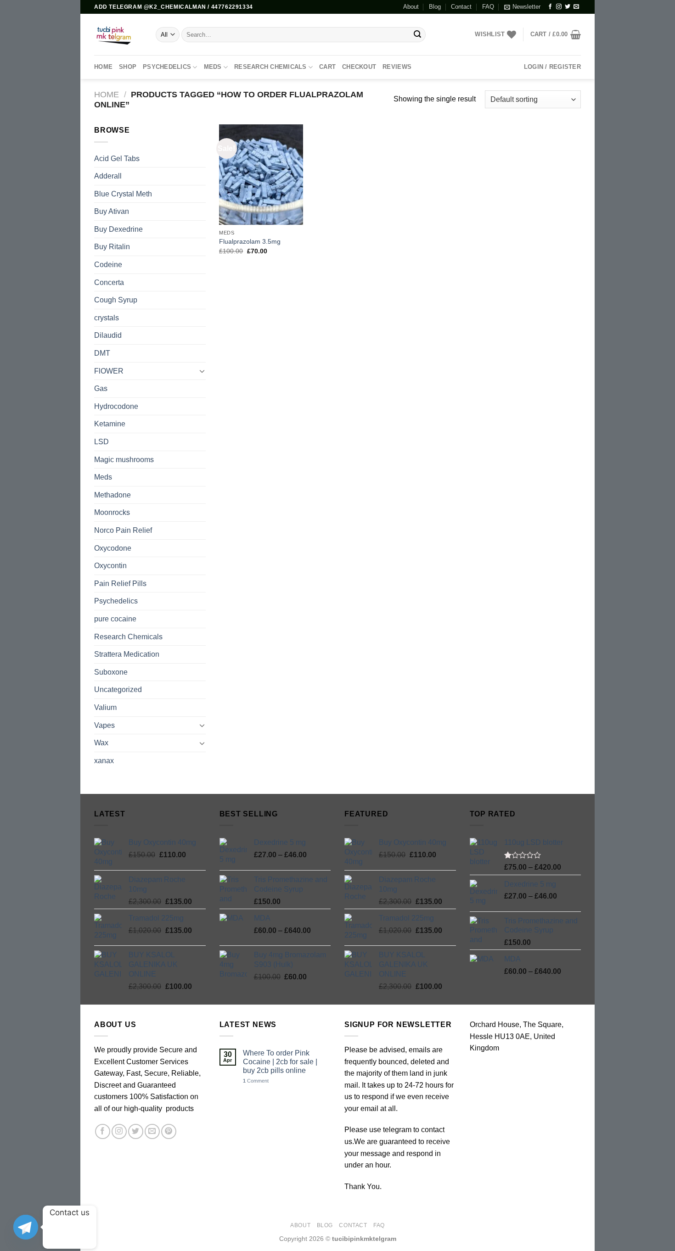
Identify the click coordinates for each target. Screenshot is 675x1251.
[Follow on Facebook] (550, 7)
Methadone (112, 495)
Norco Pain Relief (123, 530)
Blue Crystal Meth (123, 194)
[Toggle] (202, 370)
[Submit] (417, 35)
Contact (461, 6)
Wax (101, 743)
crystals (106, 318)
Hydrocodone (116, 406)
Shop (127, 66)
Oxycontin (110, 566)
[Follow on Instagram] (559, 7)
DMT (102, 353)
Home (106, 94)
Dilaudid (108, 335)
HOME (103, 66)
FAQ (488, 6)
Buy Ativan (111, 211)
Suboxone (111, 672)
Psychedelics (167, 66)
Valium (105, 707)
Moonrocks (112, 512)
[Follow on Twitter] (567, 7)
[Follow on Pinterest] (168, 1131)
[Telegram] (25, 1227)
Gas (100, 388)
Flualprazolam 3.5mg (250, 241)
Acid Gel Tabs (117, 158)
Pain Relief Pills (120, 583)
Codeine (108, 264)
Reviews (396, 66)
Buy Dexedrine (118, 229)
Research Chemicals (270, 66)
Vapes (104, 725)
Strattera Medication (126, 654)
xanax (104, 761)
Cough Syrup (115, 300)
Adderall (108, 176)
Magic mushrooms (124, 460)
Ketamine (109, 424)
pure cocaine (115, 619)
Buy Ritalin (112, 247)
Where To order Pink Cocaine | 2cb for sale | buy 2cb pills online (280, 1061)
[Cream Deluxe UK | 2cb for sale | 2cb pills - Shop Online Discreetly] (118, 34)
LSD (101, 442)
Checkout (359, 66)
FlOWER (109, 371)
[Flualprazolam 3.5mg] (261, 174)
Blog (435, 6)
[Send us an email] (576, 7)
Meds (213, 66)
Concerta (109, 282)
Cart (327, 66)
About (411, 6)
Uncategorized (118, 689)
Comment (256, 1080)
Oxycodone (112, 548)
